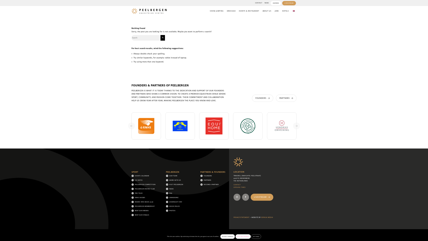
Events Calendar (142, 176)
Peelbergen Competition (145, 184)
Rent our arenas (142, 211)
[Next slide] (296, 126)
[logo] (149, 11)
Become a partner (211, 184)
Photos (172, 211)
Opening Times (240, 187)
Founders (208, 176)
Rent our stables (142, 215)
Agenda (276, 3)
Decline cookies (243, 236)
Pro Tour (138, 193)
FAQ (170, 193)
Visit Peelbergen (176, 184)
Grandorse (174, 197)
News (267, 3)
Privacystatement (241, 217)
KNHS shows (140, 197)
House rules (174, 206)
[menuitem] (258, 3)
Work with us (175, 180)
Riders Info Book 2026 (144, 202)
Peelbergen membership (145, 206)
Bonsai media (267, 217)
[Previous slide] (131, 126)
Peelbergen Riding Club (145, 189)
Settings (256, 236)
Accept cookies (227, 236)
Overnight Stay (175, 202)
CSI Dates (139, 180)
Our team (173, 176)
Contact (258, 3)
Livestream (289, 3)
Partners (207, 180)
